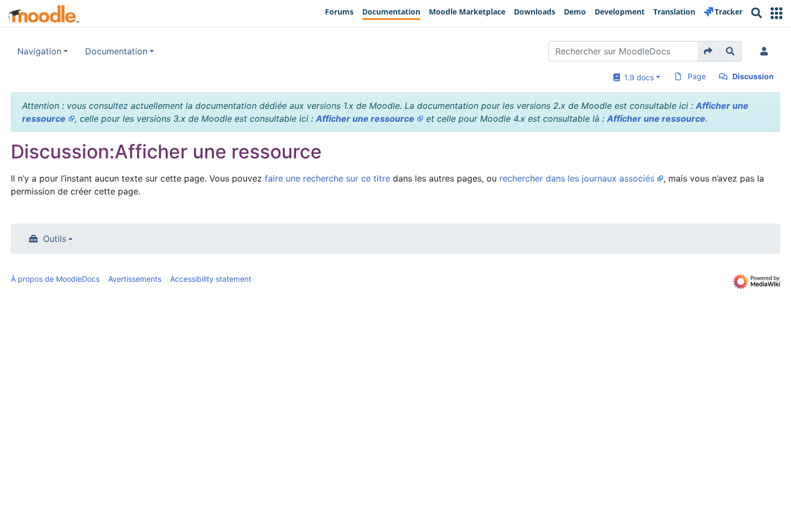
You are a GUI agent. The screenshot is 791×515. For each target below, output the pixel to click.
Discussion (753, 76)
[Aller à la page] (708, 51)
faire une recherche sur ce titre (327, 178)
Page (697, 76)
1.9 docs (637, 77)
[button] (776, 13)
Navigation (39, 51)
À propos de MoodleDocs (55, 278)
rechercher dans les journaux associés (576, 178)
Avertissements (134, 278)
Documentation (116, 51)
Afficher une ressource (365, 118)
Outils (54, 238)
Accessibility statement (210, 278)
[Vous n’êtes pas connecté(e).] (766, 51)
